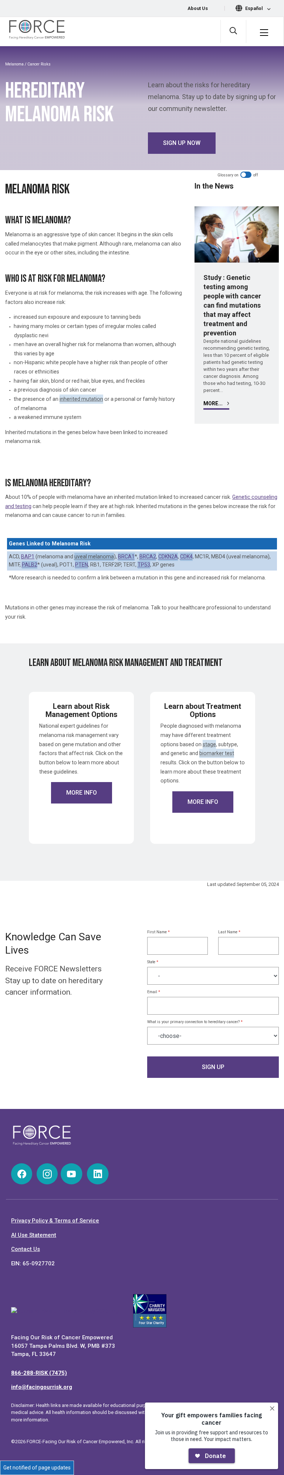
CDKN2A (168, 556)
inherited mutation (81, 399)
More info (81, 792)
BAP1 (27, 556)
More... (213, 403)
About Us (197, 8)
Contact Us (25, 1249)
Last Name (229, 932)
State (152, 962)
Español (254, 8)
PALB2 (29, 565)
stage (209, 744)
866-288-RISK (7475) (39, 1373)
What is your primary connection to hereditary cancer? (195, 1021)
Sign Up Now (181, 142)
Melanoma (14, 64)
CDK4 (186, 556)
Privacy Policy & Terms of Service (55, 1220)
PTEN (81, 565)
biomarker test (216, 753)
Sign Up (213, 1066)
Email (153, 991)
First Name (158, 932)
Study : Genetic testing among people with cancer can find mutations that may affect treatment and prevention (232, 305)
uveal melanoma (94, 556)
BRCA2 (147, 556)
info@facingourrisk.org (41, 1387)
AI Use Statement (33, 1235)
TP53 (144, 565)
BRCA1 (126, 556)
